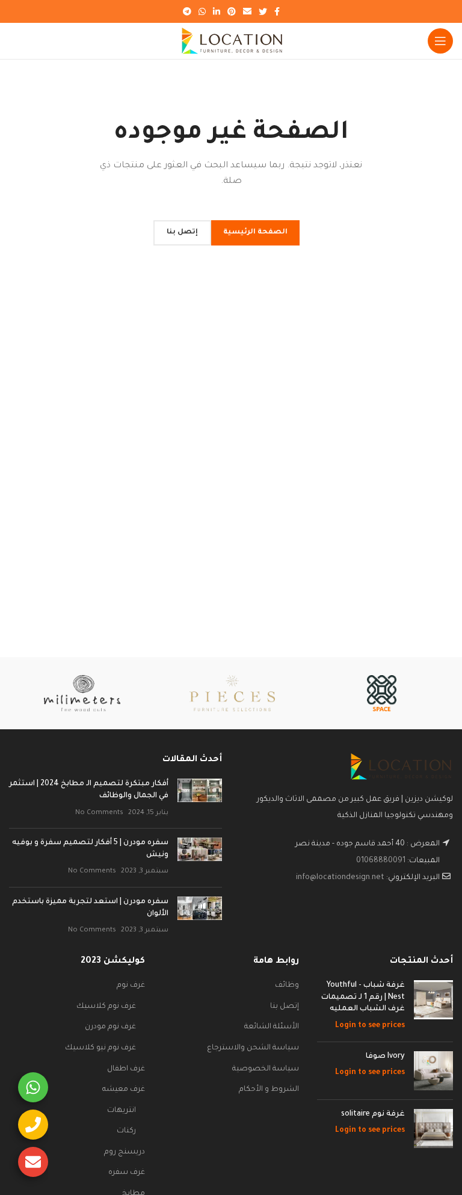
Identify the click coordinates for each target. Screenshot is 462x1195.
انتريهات (121, 1111)
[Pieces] (232, 693)
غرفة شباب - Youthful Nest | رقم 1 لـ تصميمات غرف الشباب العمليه (363, 997)
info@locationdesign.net (340, 878)
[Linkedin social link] (216, 11)
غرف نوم (131, 985)
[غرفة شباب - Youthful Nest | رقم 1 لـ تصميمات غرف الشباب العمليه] (433, 1006)
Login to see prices (370, 1026)
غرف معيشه (123, 1089)
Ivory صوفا (385, 1056)
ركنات (126, 1131)
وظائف (287, 985)
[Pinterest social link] (231, 11)
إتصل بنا (284, 1006)
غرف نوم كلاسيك (106, 1006)
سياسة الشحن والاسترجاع (253, 1048)
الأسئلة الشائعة (271, 1027)
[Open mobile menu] (440, 41)
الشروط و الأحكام (269, 1089)
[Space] (382, 693)
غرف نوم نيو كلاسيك (100, 1048)
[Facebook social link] (277, 11)
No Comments (99, 813)
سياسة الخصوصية (265, 1069)
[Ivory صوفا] (433, 1070)
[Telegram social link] (187, 11)
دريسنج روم (124, 1152)
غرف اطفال (126, 1069)
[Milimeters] (82, 693)
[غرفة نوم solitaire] (433, 1128)
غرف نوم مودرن (110, 1027)
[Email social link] (247, 11)
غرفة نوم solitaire (373, 1114)
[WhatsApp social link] (202, 11)
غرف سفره (126, 1173)
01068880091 (380, 861)
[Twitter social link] (263, 11)
